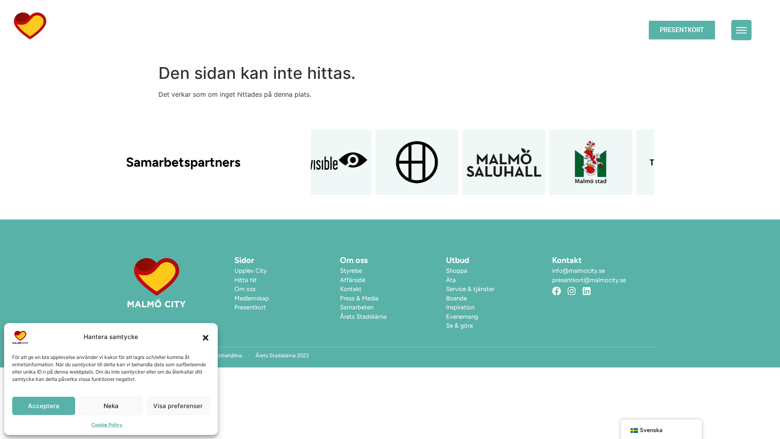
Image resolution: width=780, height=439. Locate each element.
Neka (111, 406)
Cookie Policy (106, 425)
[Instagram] (571, 291)
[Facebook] (556, 291)
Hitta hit (609, 30)
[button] (206, 337)
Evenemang (489, 30)
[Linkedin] (586, 291)
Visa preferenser (178, 406)
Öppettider (433, 30)
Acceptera (43, 406)
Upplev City (546, 30)
